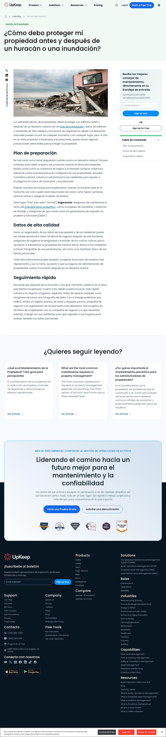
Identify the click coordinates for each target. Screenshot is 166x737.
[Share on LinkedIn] (6, 75)
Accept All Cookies (146, 732)
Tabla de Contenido (134, 139)
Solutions (54, 5)
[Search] (117, 5)
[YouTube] (6, 662)
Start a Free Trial (142, 5)
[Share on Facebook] (6, 80)
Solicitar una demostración (102, 509)
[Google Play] (32, 671)
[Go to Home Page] (12, 4)
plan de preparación (72, 126)
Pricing (98, 5)
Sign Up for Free (140, 128)
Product (34, 5)
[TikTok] (31, 662)
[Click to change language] (159, 5)
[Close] (162, 732)
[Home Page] (6, 16)
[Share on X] (6, 70)
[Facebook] (21, 662)
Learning (17, 16)
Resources (77, 5)
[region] (83, 732)
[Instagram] (16, 662)
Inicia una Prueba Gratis (61, 509)
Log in (125, 5)
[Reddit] (36, 662)
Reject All (126, 732)
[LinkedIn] (26, 662)
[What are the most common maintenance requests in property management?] (83, 391)
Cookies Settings (107, 732)
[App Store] (12, 671)
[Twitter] (11, 662)
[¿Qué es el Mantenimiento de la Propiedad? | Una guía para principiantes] (29, 391)
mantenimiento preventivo (40, 206)
